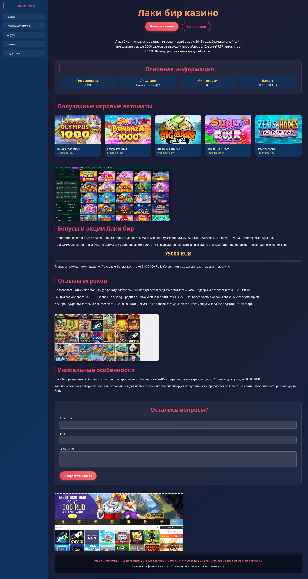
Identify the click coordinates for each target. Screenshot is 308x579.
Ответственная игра (213, 566)
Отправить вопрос (78, 476)
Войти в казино (162, 26)
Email (63, 433)
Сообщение (67, 449)
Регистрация (196, 26)
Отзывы (11, 44)
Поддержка (13, 53)
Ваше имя (66, 418)
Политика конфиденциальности (150, 566)
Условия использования (185, 566)
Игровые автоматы (18, 26)
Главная (11, 16)
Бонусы (10, 35)
